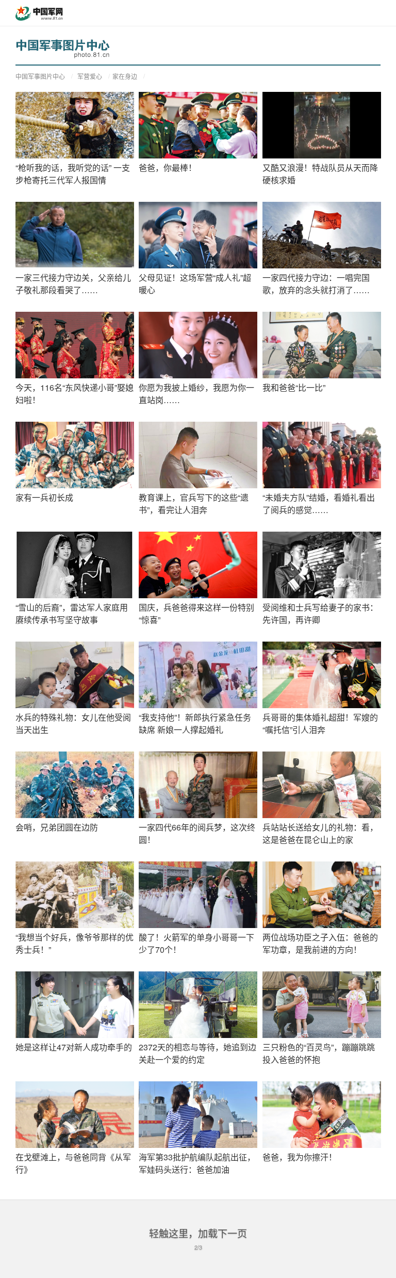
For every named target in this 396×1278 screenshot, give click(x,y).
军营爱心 (89, 76)
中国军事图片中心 (40, 76)
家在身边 (124, 76)
